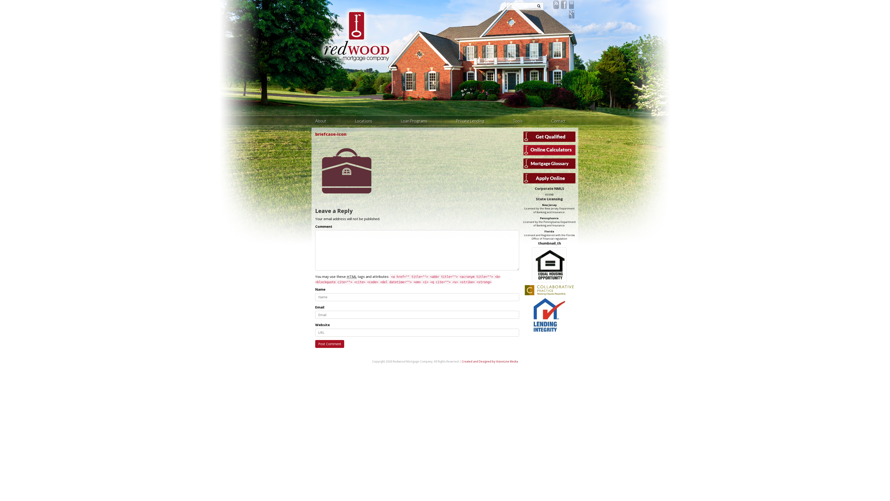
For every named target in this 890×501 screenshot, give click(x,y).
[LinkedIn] (571, 4)
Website (322, 324)
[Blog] (556, 4)
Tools (518, 121)
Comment (323, 226)
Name (320, 289)
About (320, 121)
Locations (363, 121)
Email (319, 307)
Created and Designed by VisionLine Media (490, 361)
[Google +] (571, 14)
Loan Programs (414, 121)
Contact (558, 121)
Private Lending (470, 121)
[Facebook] (563, 4)
